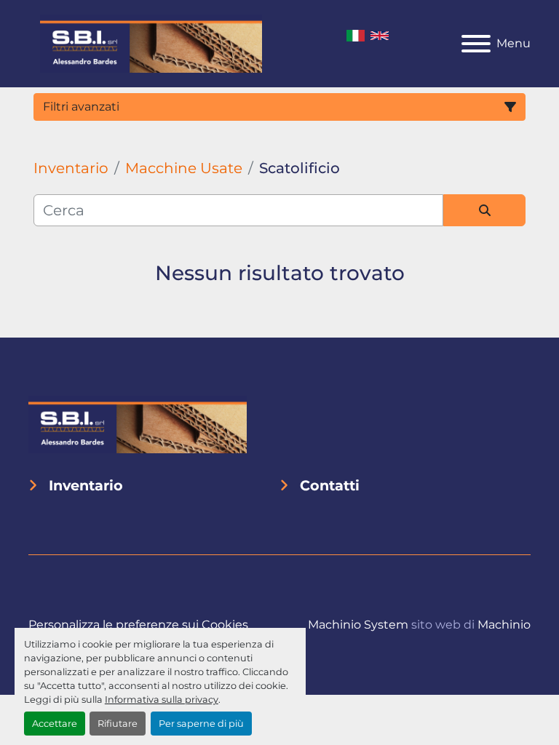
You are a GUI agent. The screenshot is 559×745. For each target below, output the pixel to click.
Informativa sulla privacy (161, 699)
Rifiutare (118, 723)
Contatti (330, 485)
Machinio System (358, 625)
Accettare (54, 723)
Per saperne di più (201, 723)
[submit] (484, 210)
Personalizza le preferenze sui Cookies (138, 625)
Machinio (504, 625)
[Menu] (476, 43)
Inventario (86, 485)
